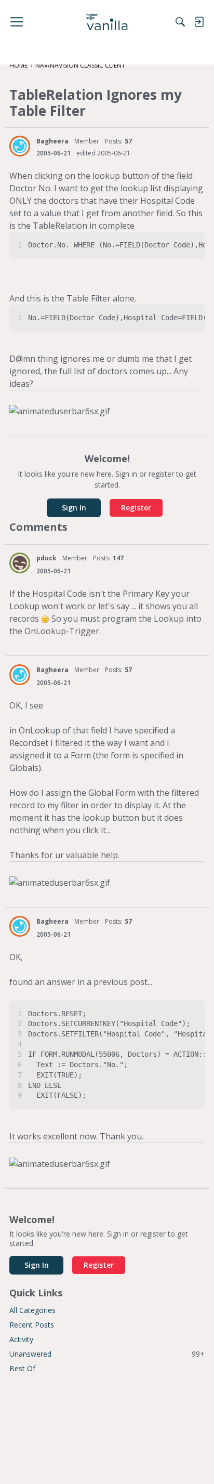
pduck (46, 558)
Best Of (22, 1368)
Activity (21, 1339)
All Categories (32, 1310)
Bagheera (52, 141)
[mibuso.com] (107, 21)
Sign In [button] (74, 508)
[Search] (180, 21)
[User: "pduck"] (19, 563)
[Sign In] (199, 21)
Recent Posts (31, 1325)
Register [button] (136, 508)
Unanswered (107, 1354)
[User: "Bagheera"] (19, 146)
